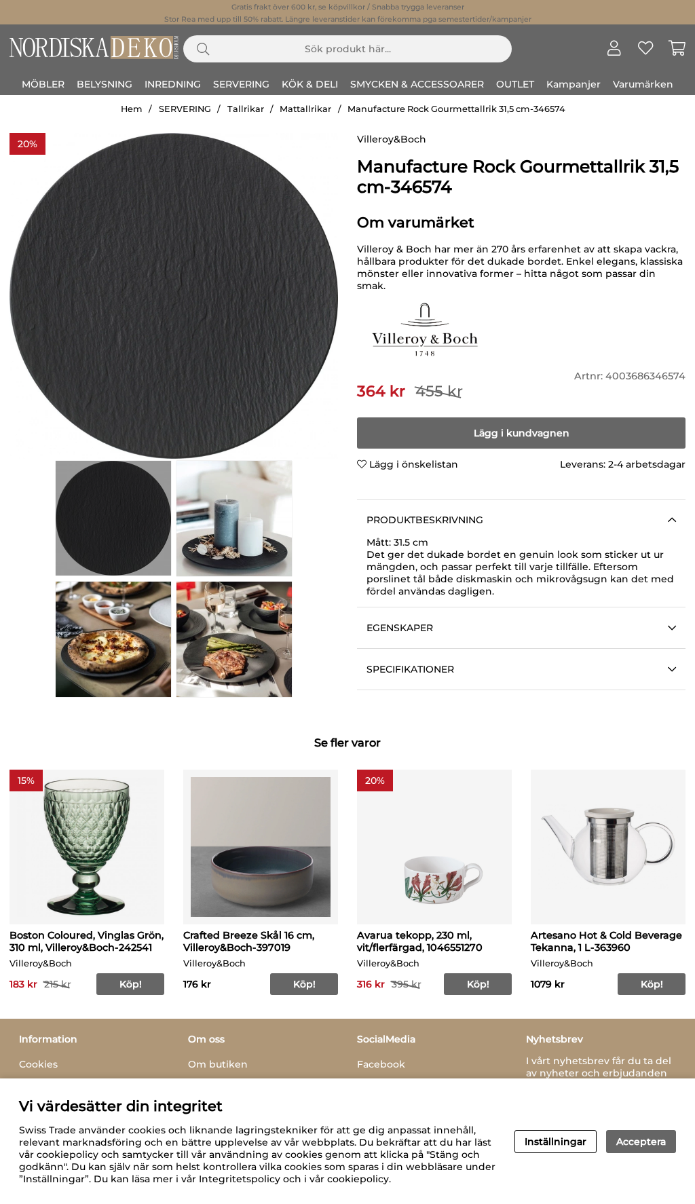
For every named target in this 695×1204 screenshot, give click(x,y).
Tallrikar (245, 109)
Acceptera (641, 1141)
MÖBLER (43, 84)
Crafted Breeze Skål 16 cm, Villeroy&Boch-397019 (248, 941)
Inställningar (555, 1141)
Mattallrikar (305, 109)
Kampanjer (573, 84)
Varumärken (643, 84)
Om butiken (218, 1064)
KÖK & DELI (310, 84)
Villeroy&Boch (391, 139)
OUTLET (515, 84)
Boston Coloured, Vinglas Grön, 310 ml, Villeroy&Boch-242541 (87, 941)
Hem (132, 109)
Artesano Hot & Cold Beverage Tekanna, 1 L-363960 (606, 941)
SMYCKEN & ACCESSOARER (417, 84)
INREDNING (173, 84)
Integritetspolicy (239, 1179)
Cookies (38, 1064)
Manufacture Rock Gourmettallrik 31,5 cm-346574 (456, 109)
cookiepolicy (358, 1179)
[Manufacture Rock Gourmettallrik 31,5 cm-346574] (113, 518)
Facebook (381, 1064)
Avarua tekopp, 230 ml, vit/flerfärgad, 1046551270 (420, 941)
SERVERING (241, 84)
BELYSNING (104, 84)
